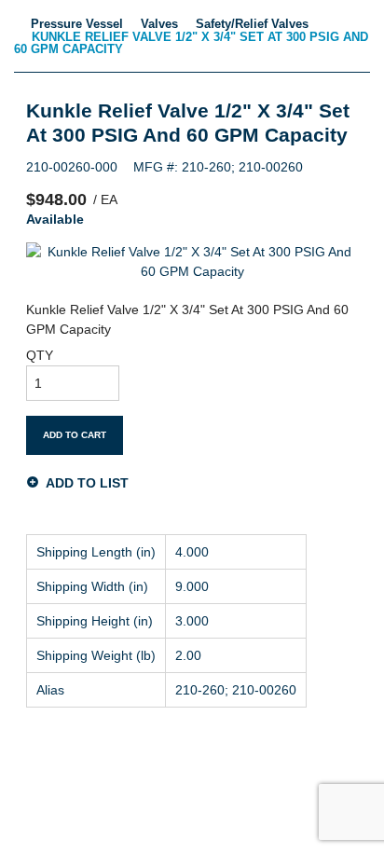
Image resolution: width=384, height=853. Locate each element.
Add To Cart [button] (74, 435)
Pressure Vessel (77, 24)
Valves (159, 24)
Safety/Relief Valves (252, 24)
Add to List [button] (87, 482)
